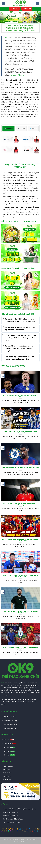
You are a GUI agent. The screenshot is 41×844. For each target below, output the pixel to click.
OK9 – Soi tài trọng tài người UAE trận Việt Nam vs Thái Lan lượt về (20, 612)
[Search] (37, 3)
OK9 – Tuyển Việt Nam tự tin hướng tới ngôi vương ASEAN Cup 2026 (20, 576)
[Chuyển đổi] (3, 318)
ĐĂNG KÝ (14, 8)
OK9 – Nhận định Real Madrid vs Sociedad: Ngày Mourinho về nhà (20, 432)
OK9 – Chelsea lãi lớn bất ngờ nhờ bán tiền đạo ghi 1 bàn (20, 396)
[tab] (8, 128)
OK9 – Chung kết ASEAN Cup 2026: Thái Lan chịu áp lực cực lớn (20, 648)
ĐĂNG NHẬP (27, 8)
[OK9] (20, 3)
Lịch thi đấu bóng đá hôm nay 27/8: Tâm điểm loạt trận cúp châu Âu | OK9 (20, 540)
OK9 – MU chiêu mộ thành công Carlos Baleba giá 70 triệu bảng (20, 504)
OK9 (2, 683)
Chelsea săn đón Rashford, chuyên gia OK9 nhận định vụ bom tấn (20, 468)
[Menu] (3, 3)
